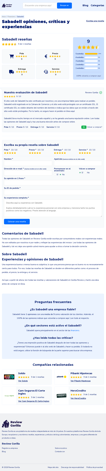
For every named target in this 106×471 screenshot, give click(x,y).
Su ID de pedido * (12, 188)
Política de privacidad (94, 467)
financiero (75, 330)
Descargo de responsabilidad (72, 467)
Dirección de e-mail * (25, 169)
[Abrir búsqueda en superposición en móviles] (47, 6)
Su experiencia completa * (16, 198)
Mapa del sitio (53, 467)
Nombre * (8, 159)
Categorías (97, 5)
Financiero (11, 17)
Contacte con (60, 451)
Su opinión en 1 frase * (14, 178)
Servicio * (83, 150)
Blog (85, 5)
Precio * (32, 150)
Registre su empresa (10, 448)
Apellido (69, 159)
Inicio (4, 17)
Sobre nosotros (61, 448)
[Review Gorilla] (7, 5)
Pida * (7, 150)
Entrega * (58, 150)
